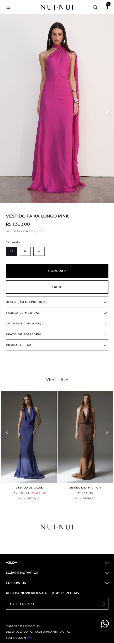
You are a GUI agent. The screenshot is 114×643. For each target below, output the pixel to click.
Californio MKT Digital (52, 631)
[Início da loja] (57, 7)
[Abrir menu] (13, 7)
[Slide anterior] (7, 432)
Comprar (57, 271)
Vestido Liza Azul (29, 487)
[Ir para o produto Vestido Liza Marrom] (85, 437)
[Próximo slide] (107, 432)
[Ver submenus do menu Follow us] (106, 583)
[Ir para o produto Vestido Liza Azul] (29, 437)
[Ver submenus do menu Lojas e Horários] (106, 573)
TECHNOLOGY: (16, 638)
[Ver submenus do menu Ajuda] (106, 563)
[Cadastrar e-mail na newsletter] (103, 603)
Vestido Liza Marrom (84, 487)
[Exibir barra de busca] (95, 8)
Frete (57, 287)
